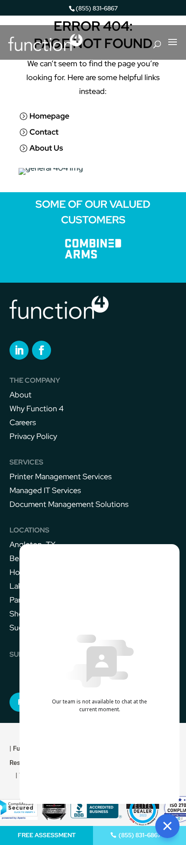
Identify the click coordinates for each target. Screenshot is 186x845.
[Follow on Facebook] (41, 350)
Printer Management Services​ (61, 476)
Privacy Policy (33, 436)
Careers (23, 422)
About (21, 395)
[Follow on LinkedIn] (19, 350)
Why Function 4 (37, 408)
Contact (43, 132)
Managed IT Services (45, 490)
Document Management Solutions (69, 504)
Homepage (49, 116)
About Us (46, 148)
